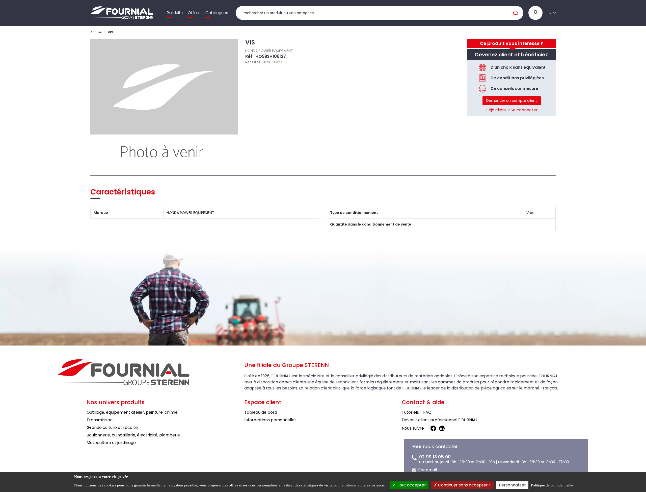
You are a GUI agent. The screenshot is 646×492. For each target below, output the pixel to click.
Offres (194, 13)
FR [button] (550, 12)
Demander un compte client (511, 100)
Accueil (96, 32)
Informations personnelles (270, 420)
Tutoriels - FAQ (417, 412)
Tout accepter (411, 485)
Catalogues (216, 13)
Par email (427, 470)
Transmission (100, 420)
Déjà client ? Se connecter (512, 110)
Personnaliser (512, 485)
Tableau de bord (260, 412)
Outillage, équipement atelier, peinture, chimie (132, 412)
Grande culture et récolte (112, 427)
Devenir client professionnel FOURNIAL (439, 420)
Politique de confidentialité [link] (552, 485)
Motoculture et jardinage (111, 443)
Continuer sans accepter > (464, 485)
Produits (175, 13)
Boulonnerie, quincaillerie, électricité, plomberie (133, 435)
